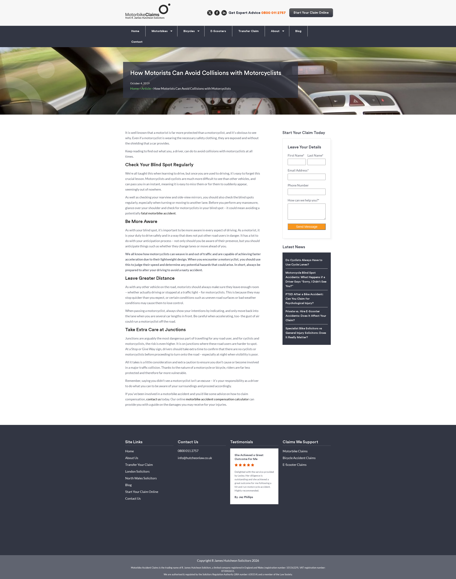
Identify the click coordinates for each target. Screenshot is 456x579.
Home (135, 31)
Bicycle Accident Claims (299, 458)
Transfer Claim (248, 31)
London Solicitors (137, 471)
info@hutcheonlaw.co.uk (195, 458)
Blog (298, 31)
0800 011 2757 (273, 13)
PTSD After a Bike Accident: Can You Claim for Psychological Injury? (304, 299)
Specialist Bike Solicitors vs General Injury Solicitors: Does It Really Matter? (306, 333)
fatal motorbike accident (158, 213)
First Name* (296, 155)
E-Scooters (218, 31)
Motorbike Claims (295, 451)
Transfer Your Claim (139, 465)
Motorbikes (160, 31)
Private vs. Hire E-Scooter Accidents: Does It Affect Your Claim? (306, 316)
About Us (131, 458)
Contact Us (133, 498)
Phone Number (298, 185)
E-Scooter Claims (295, 465)
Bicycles (189, 31)
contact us (153, 399)
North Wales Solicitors (141, 478)
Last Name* (315, 155)
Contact (136, 41)
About (275, 31)
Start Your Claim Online (311, 12)
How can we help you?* (303, 200)
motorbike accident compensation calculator (217, 399)
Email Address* (298, 170)
